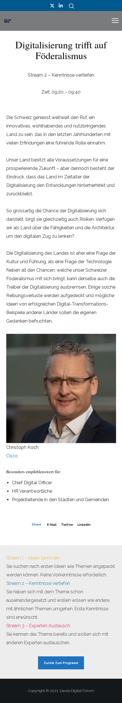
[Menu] (113, 21)
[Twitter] (52, 5)
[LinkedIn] (61, 5)
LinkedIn (84, 525)
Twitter (67, 525)
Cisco (12, 455)
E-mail (52, 525)
